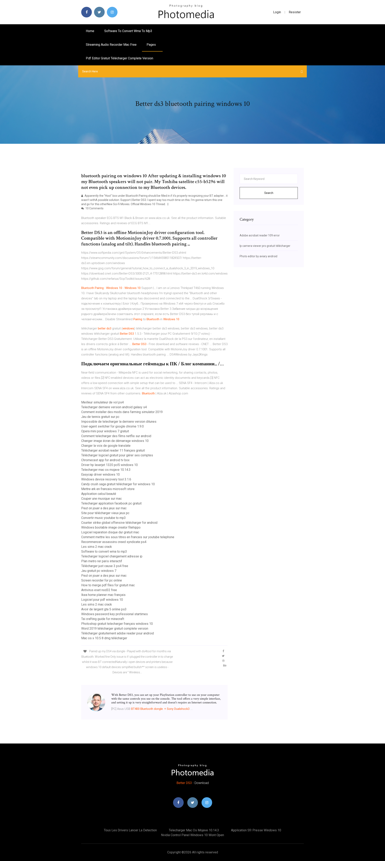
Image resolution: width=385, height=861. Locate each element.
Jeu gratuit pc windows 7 (98, 571)
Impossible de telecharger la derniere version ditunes (118, 421)
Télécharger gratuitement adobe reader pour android (117, 633)
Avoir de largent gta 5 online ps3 (104, 609)
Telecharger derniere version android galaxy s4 (114, 407)
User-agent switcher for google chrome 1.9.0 (112, 426)
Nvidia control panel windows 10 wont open (192, 835)
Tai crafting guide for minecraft (102, 619)
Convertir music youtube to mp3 (103, 518)
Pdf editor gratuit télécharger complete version (119, 58)
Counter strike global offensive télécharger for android (119, 523)
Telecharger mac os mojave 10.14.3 (106, 470)
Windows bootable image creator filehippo (111, 527)
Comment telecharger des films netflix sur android (116, 436)
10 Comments (94, 208)
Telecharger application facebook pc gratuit (111, 503)
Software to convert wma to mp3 (128, 31)
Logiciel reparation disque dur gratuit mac (110, 532)
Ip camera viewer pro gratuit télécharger (265, 245)
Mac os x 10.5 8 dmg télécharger (104, 638)
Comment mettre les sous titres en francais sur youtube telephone (127, 537)
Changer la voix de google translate (106, 446)
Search (268, 192)
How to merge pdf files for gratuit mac (108, 585)
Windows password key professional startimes (114, 614)
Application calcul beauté (98, 494)
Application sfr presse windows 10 (256, 830)
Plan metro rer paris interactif (101, 561)
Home (90, 31)
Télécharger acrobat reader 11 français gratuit (113, 450)
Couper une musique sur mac (101, 498)
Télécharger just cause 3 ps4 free (104, 566)
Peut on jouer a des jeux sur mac (104, 508)
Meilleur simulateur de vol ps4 (102, 402)
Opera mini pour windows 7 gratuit (105, 431)
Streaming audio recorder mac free (111, 45)
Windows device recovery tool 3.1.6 (106, 479)
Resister (295, 12)
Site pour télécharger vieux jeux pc (105, 513)
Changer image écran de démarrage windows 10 (115, 441)
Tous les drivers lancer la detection (130, 830)
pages (152, 45)
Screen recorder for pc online (101, 580)
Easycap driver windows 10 (100, 474)
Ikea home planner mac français (103, 595)
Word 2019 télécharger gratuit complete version (114, 628)
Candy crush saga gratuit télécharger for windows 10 (118, 484)
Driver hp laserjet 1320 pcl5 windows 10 (109, 465)
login (277, 12)
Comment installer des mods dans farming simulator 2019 (122, 412)
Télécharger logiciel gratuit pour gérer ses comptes (117, 455)
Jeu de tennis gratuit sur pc (100, 417)
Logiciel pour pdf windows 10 (102, 600)
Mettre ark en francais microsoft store (108, 489)
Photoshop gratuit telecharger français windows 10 (117, 624)
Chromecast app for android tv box (105, 460)
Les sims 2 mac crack (96, 547)
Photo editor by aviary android (258, 256)
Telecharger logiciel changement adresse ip (111, 556)
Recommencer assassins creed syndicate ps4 (113, 542)
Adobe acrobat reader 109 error (260, 235)
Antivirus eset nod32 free (99, 590)
